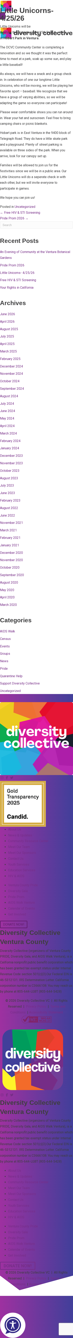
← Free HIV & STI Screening (20, 213)
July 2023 (7, 485)
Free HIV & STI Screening (18, 280)
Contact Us (16, 859)
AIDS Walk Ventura (21, 902)
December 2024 (11, 366)
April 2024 (7, 426)
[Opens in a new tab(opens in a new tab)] (36, 1019)
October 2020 (9, 567)
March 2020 (8, 605)
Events (5, 646)
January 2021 (9, 545)
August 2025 (9, 329)
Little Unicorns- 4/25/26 (17, 273)
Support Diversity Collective (20, 683)
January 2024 (9, 448)
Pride (4, 669)
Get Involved (17, 914)
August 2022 (9, 508)
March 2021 (8, 530)
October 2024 (9, 381)
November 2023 (11, 463)
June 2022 (7, 515)
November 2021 (11, 523)
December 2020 (11, 553)
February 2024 (10, 441)
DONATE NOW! (55, 23)
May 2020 (7, 590)
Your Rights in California (16, 287)
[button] (2, 778)
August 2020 (9, 582)
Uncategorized (25, 207)
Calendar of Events (21, 908)
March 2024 (8, 433)
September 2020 (12, 575)
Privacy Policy (36, 1006)
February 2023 (10, 500)
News (4, 661)
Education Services (21, 870)
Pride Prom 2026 (12, 265)
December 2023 (11, 456)
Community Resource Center (28, 841)
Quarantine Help (11, 676)
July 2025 (7, 336)
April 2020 (7, 597)
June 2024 (7, 411)
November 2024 (11, 374)
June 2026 (7, 314)
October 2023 (9, 471)
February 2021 (10, 538)
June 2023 (7, 493)
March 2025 (8, 351)
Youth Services (18, 864)
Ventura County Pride (23, 885)
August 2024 (9, 396)
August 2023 (9, 478)
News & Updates (20, 835)
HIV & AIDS (16, 876)
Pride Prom (16, 897)
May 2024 (7, 418)
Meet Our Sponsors (22, 853)
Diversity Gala (18, 891)
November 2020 (11, 560)
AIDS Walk (7, 631)
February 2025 (10, 359)
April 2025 (7, 344)
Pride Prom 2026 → (14, 218)
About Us (14, 829)
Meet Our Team (19, 847)
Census (5, 639)
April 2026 (7, 322)
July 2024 (7, 404)
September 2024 (12, 389)
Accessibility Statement (46, 1012)
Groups (5, 654)
